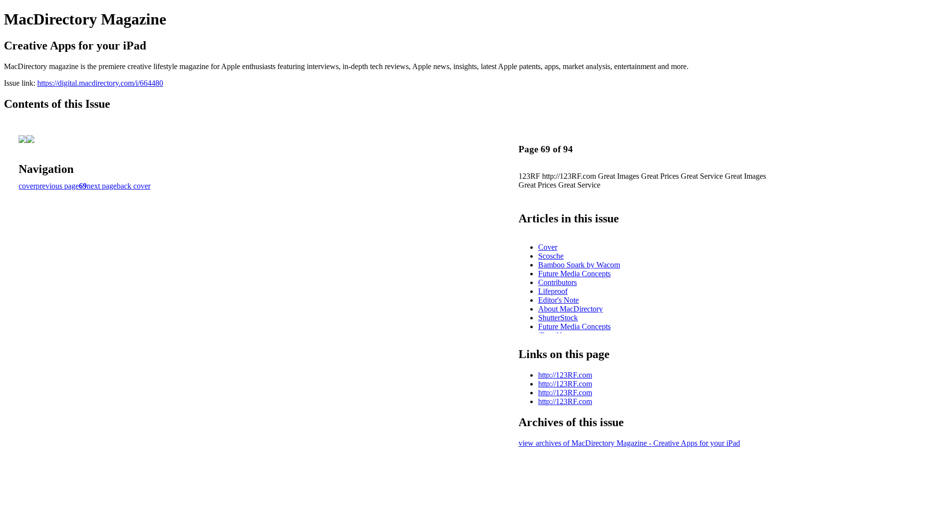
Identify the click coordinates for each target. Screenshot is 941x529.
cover (27, 186)
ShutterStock (558, 317)
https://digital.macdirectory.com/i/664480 (100, 83)
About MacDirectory (570, 309)
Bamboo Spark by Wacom (579, 265)
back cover (133, 186)
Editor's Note (558, 300)
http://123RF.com (565, 375)
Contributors (557, 282)
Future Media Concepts (574, 273)
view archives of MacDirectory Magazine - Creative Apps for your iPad (629, 443)
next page (102, 186)
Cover (547, 247)
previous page (57, 186)
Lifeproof (553, 291)
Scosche (551, 256)
